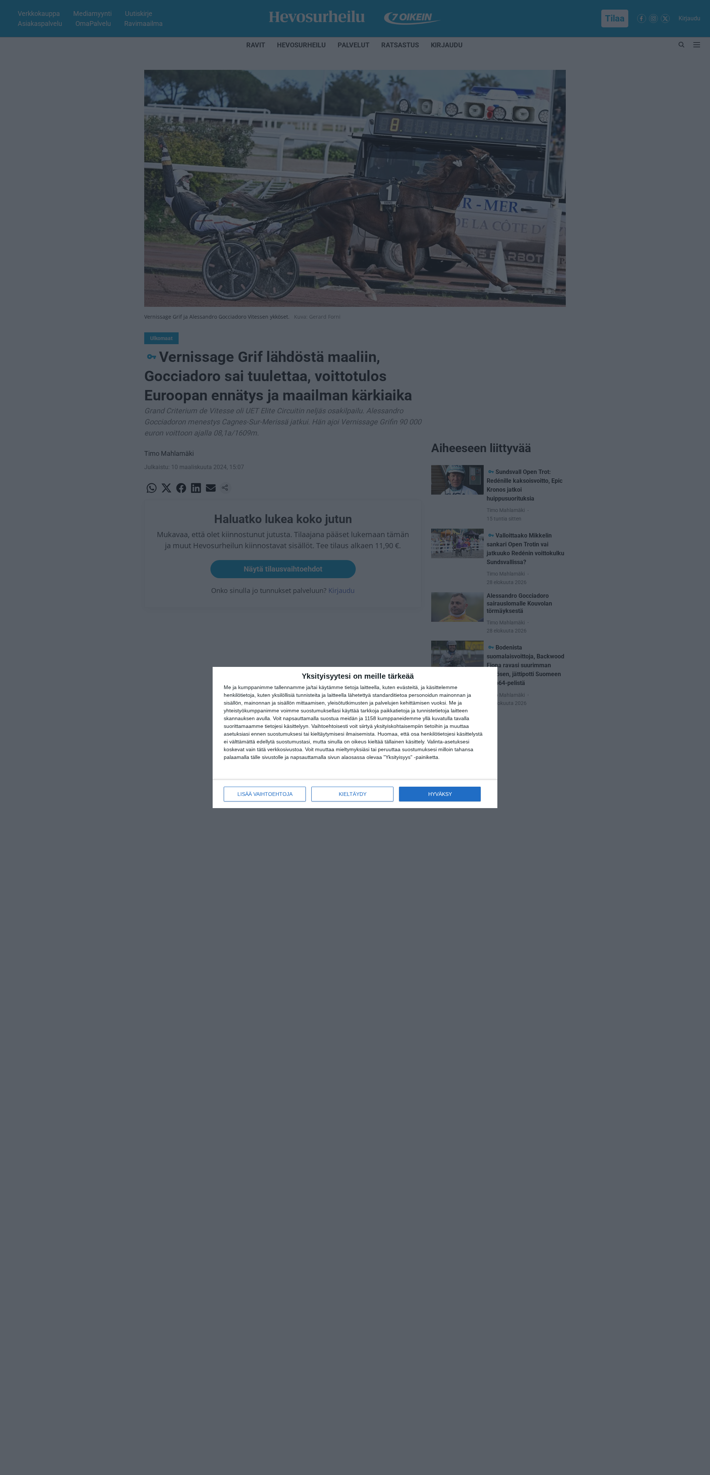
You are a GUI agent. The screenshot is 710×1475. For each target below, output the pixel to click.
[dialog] (355, 737)
